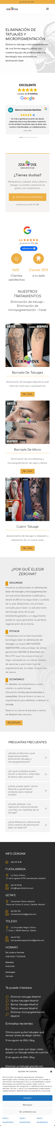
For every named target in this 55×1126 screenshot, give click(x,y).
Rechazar (27, 1105)
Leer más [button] (27, 131)
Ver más (27, 394)
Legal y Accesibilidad (8, 1120)
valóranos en (27, 248)
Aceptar (27, 1098)
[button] (51, 1071)
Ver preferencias (27, 1112)
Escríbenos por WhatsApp (29, 197)
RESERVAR (14, 723)
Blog (32, 1040)
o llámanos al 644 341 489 (27, 205)
